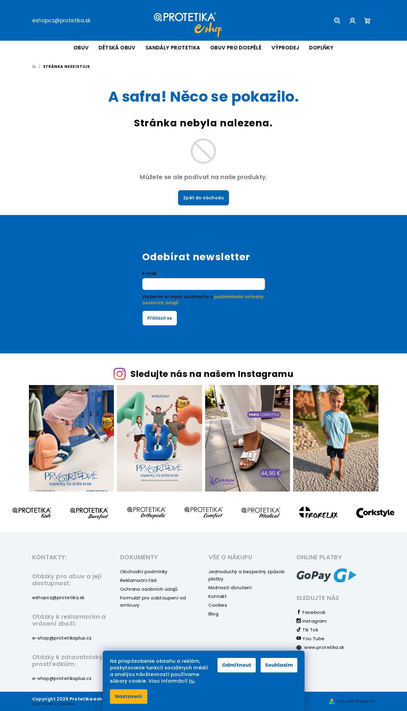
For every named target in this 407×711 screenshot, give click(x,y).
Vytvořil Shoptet (356, 701)
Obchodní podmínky (143, 571)
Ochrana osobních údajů (149, 589)
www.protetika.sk (323, 647)
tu (191, 681)
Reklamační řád (138, 580)
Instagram (314, 621)
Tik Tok (309, 630)
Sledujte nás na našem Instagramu (211, 374)
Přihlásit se (159, 318)
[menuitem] (81, 48)
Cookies (217, 605)
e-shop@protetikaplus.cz (62, 638)
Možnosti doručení (230, 587)
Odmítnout (236, 665)
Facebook (313, 612)
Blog (213, 614)
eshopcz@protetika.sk (61, 20)
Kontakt (217, 596)
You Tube (312, 638)
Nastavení (128, 696)
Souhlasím (279, 665)
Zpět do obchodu (203, 198)
